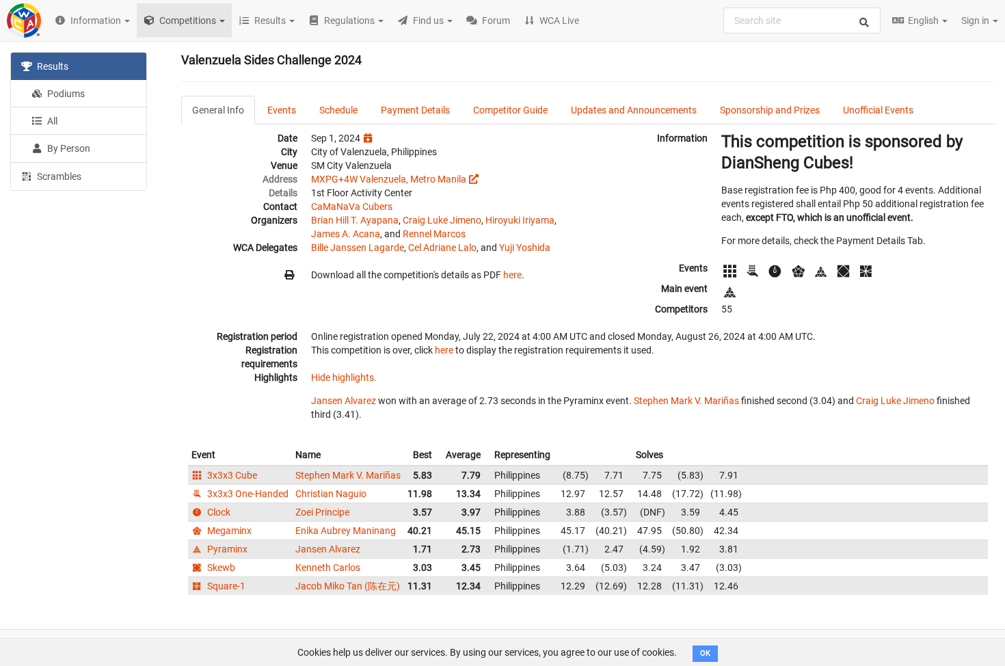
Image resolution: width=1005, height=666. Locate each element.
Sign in (976, 20)
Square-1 (225, 586)
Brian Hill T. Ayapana (355, 220)
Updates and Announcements (634, 110)
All (51, 121)
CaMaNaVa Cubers (351, 206)
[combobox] (802, 21)
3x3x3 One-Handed (247, 493)
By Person (67, 148)
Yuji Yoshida (524, 247)
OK (705, 653)
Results (51, 66)
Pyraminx (226, 549)
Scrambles (58, 176)
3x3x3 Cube (231, 475)
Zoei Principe (322, 512)
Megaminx (228, 530)
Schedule (338, 110)
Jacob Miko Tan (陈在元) (347, 586)
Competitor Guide (510, 110)
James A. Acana (345, 233)
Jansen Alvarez (343, 400)
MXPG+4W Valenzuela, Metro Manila (388, 179)
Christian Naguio (330, 493)
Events (281, 110)
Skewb (220, 567)
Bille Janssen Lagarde (357, 247)
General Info (218, 110)
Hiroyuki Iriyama (519, 220)
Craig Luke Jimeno (442, 220)
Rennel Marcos (434, 233)
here (512, 274)
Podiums (65, 93)
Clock (217, 512)
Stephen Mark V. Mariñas (686, 400)
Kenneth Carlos (327, 567)
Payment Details (415, 110)
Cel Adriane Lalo (442, 247)
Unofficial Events (878, 110)
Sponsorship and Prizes (770, 110)
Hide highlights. (344, 377)
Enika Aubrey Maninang (345, 530)
